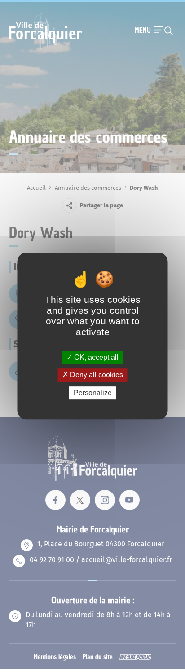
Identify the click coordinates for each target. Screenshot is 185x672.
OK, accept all (95, 357)
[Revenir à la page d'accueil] (45, 48)
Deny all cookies (95, 375)
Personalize (93, 393)
